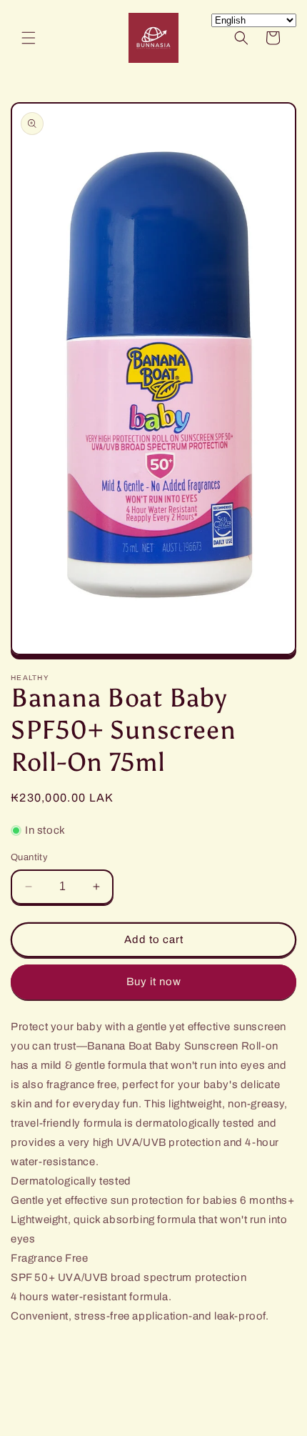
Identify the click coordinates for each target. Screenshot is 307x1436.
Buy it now (153, 981)
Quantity (29, 857)
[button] (28, 38)
